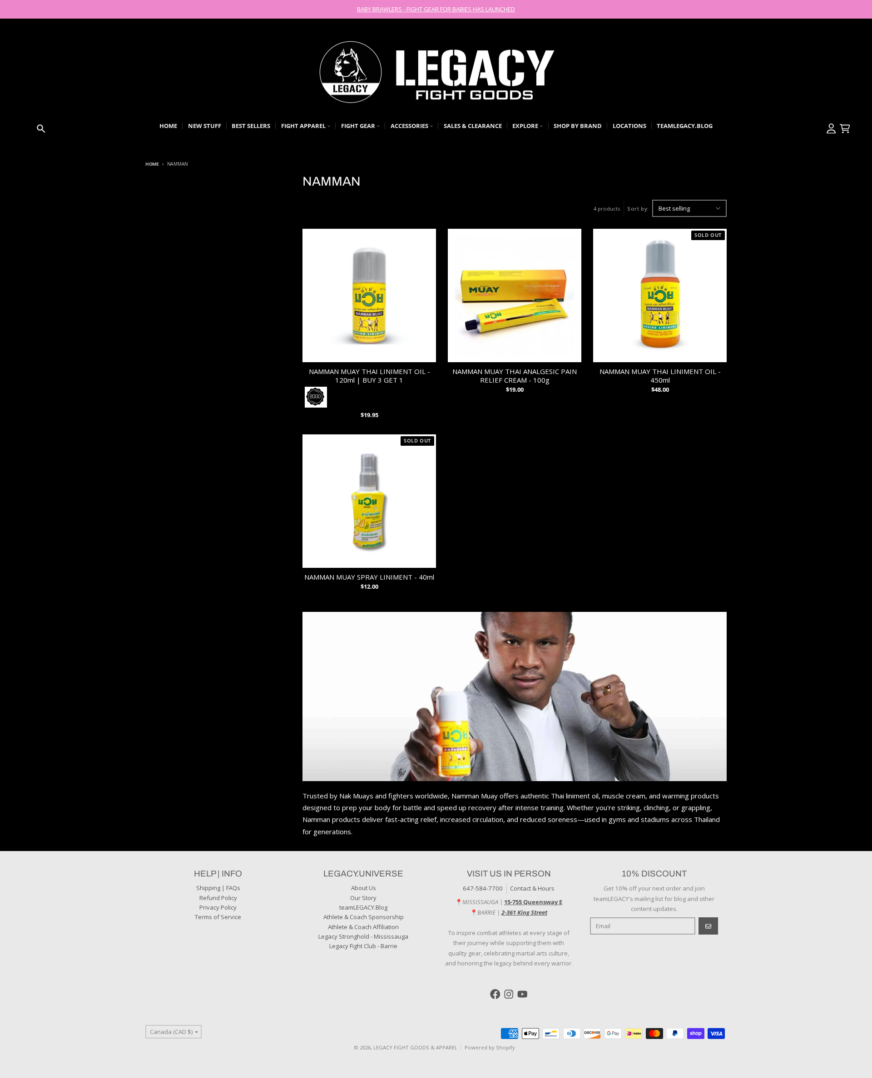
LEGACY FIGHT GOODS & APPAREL (415, 1047)
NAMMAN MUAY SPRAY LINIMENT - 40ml (369, 577)
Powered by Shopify (490, 1047)
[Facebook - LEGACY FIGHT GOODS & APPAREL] (495, 994)
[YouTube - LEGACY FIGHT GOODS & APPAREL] (522, 994)
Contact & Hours (532, 888)
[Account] (831, 128)
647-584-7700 (483, 888)
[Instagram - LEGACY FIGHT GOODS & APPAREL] (509, 994)
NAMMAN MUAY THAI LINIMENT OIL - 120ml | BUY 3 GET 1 (369, 375)
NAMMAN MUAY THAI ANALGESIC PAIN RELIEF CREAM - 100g (514, 375)
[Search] (41, 128)
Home (152, 164)
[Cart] (845, 128)
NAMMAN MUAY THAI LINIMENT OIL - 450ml (660, 375)
